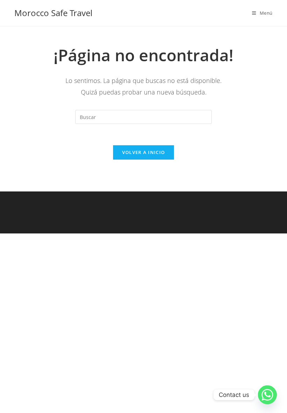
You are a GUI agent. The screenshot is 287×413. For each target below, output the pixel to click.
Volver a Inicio (143, 152)
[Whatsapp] (267, 394)
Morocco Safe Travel (53, 13)
